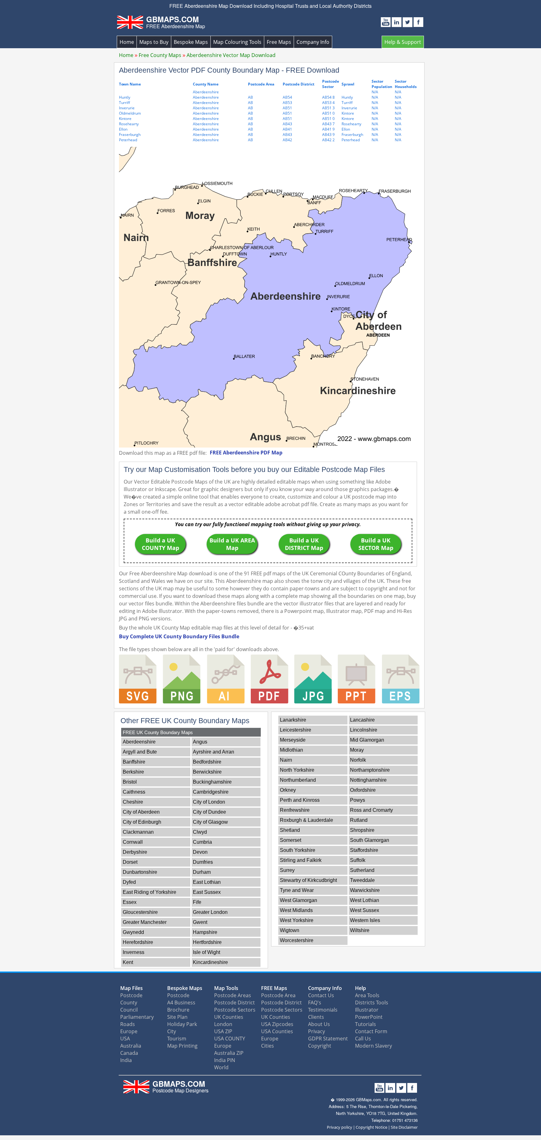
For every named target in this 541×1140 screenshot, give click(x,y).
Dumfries (203, 862)
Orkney (288, 790)
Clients (316, 1017)
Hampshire (205, 932)
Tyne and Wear (297, 890)
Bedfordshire (207, 761)
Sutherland (362, 870)
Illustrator (367, 1010)
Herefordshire (138, 942)
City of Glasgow (210, 822)
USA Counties (277, 1031)
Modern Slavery (373, 1046)
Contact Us (321, 995)
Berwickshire (207, 772)
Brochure (178, 1010)
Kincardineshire (210, 962)
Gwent (200, 922)
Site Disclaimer (404, 1127)
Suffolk (357, 860)
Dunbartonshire (140, 872)
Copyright (319, 1046)
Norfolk (358, 760)
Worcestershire (296, 940)
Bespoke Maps (191, 42)
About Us (319, 1024)
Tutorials (365, 1024)
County (128, 1002)
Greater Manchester (145, 922)
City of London (209, 802)
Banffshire (134, 761)
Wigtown (289, 930)
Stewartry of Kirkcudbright (308, 880)
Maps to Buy (153, 42)
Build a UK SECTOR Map (375, 544)
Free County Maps (160, 55)
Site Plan (177, 1017)
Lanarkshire (293, 720)
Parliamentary (137, 1017)
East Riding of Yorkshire (149, 892)
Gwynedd (133, 932)
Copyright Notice (371, 1127)
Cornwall (133, 842)
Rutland (359, 820)
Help (360, 988)
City (171, 1031)
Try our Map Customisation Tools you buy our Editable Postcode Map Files (254, 469)
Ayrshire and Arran (213, 751)
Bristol (130, 782)
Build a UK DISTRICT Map (304, 544)
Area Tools (367, 995)
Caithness (134, 792)
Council (129, 1010)
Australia (130, 1046)
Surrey (287, 870)
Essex (130, 902)
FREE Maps (274, 988)
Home (127, 42)
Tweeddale (362, 880)
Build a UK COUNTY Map (160, 544)
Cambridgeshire (211, 792)
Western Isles (365, 920)
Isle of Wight (206, 952)
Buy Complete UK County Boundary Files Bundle (179, 636)
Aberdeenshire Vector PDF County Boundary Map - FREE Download (229, 70)
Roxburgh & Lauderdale (306, 820)
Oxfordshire (363, 790)
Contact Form (371, 1031)
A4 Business (181, 1002)
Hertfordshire (207, 942)
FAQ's (314, 1002)
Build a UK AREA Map (232, 544)
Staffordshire (364, 850)
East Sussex (207, 892)
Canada (129, 1053)
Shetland (290, 830)
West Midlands (296, 910)
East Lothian (207, 882)
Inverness (133, 952)
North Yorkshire (297, 770)
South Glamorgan (369, 840)
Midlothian (291, 750)
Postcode (131, 995)
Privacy (316, 1031)
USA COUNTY (229, 1038)
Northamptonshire (370, 770)
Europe (128, 1031)
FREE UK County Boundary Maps (158, 732)
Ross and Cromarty (371, 810)
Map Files (131, 988)
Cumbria (202, 842)
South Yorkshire (297, 850)
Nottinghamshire (368, 780)
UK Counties (228, 1017)
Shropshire (362, 830)
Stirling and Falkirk (301, 860)
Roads (127, 1024)
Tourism (176, 1038)
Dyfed (129, 882)
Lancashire (362, 720)
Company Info (312, 42)
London (223, 1024)
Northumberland (298, 780)
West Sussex (364, 910)
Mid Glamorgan (367, 740)
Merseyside (293, 740)
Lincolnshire (363, 730)
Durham (202, 872)
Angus (200, 741)
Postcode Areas (232, 995)
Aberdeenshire (139, 741)
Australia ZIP (229, 1053)
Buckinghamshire (212, 782)
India (126, 1060)
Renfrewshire (295, 810)
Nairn (286, 760)
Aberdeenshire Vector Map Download (231, 55)
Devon (200, 852)
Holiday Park (182, 1024)
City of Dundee (209, 812)
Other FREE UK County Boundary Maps (185, 721)
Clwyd (200, 832)
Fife (197, 902)
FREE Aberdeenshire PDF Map (246, 452)
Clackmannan (138, 832)
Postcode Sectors (234, 1010)
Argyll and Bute (140, 751)
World (221, 1067)
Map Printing (182, 1046)
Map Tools (226, 988)
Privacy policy (339, 1127)
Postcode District (234, 1002)
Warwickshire (365, 890)
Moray (357, 750)
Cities (267, 1046)
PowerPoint (369, 1017)
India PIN (224, 1060)
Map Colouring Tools (237, 42)
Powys (357, 800)
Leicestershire (295, 730)
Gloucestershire (140, 912)
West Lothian (364, 900)
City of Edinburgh (142, 822)
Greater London (210, 912)
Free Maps (279, 42)
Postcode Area (278, 995)
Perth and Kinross (300, 800)
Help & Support (402, 42)
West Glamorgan (298, 900)
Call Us (363, 1038)
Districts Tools (371, 1002)
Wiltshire (359, 930)
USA (125, 1038)
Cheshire (133, 802)
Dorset (130, 862)
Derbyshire (135, 852)
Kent (128, 962)
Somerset (290, 840)
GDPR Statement (328, 1038)
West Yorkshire (296, 920)
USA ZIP (223, 1031)
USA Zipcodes (277, 1024)
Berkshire (133, 772)
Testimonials (322, 1010)
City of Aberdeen (141, 812)
